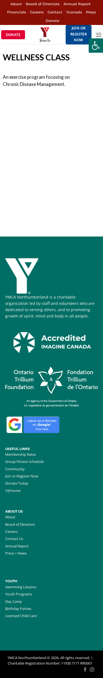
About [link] (16, 4)
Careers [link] (37, 12)
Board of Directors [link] (43, 4)
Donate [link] (52, 21)
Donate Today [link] (16, 483)
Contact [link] (55, 12)
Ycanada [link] (74, 12)
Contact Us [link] (14, 538)
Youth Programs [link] (18, 594)
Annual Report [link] (77, 4)
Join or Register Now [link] (21, 476)
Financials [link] (16, 12)
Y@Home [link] (13, 490)
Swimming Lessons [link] (20, 586)
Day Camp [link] (13, 601)
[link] (96, 45)
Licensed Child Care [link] (21, 615)
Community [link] (15, 468)
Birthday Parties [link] (18, 608)
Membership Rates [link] (20, 454)
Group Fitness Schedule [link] (24, 461)
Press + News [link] (16, 553)
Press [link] (91, 12)
